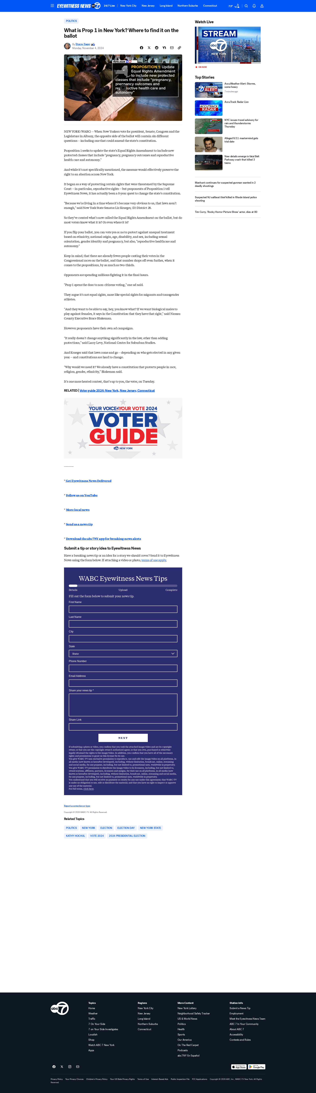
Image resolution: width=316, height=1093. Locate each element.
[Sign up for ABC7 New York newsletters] (77, 1067)
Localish (92, 1034)
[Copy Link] (179, 47)
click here (88, 788)
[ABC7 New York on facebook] (54, 1067)
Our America (184, 1040)
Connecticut (210, 5)
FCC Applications (199, 1079)
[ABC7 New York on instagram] (69, 1067)
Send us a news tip (79, 524)
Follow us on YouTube (82, 495)
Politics (181, 1024)
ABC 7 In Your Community (244, 1024)
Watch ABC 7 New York (101, 1045)
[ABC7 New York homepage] (79, 6)
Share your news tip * (81, 690)
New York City (128, 5)
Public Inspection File (180, 1079)
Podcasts (182, 1050)
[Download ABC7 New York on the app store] (239, 1066)
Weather (93, 1013)
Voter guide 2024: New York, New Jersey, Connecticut (117, 390)
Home (91, 1008)
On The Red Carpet (188, 1045)
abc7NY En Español (188, 1055)
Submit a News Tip (240, 1008)
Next (123, 738)
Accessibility (236, 1034)
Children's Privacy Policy (96, 1079)
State (72, 646)
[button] (52, 5)
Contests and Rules (240, 1040)
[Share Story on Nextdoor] (164, 47)
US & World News (187, 1019)
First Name (75, 602)
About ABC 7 (237, 1029)
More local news (78, 509)
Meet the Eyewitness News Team (247, 1019)
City (71, 631)
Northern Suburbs (188, 5)
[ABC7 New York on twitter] (62, 1067)
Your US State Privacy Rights (122, 1079)
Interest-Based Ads (159, 1079)
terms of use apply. (154, 560)
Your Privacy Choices (74, 1079)
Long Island (166, 5)
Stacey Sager (83, 44)
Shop (91, 1040)
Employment (236, 1013)
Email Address (77, 676)
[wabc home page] (60, 1008)
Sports (181, 1034)
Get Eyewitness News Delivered (88, 480)
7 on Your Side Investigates (103, 1029)
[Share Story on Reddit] (156, 47)
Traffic (91, 1019)
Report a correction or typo (77, 805)
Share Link (75, 719)
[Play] (228, 45)
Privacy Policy (57, 1079)
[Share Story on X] (149, 47)
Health (181, 1029)
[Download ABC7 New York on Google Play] (256, 1066)
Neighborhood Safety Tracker (194, 1013)
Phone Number (78, 661)
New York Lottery (187, 1008)
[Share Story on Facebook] (141, 47)
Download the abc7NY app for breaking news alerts (103, 538)
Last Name (75, 617)
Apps (91, 1050)
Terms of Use (143, 1079)
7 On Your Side (96, 1024)
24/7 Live (109, 5)
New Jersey (148, 5)
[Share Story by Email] (172, 47)
